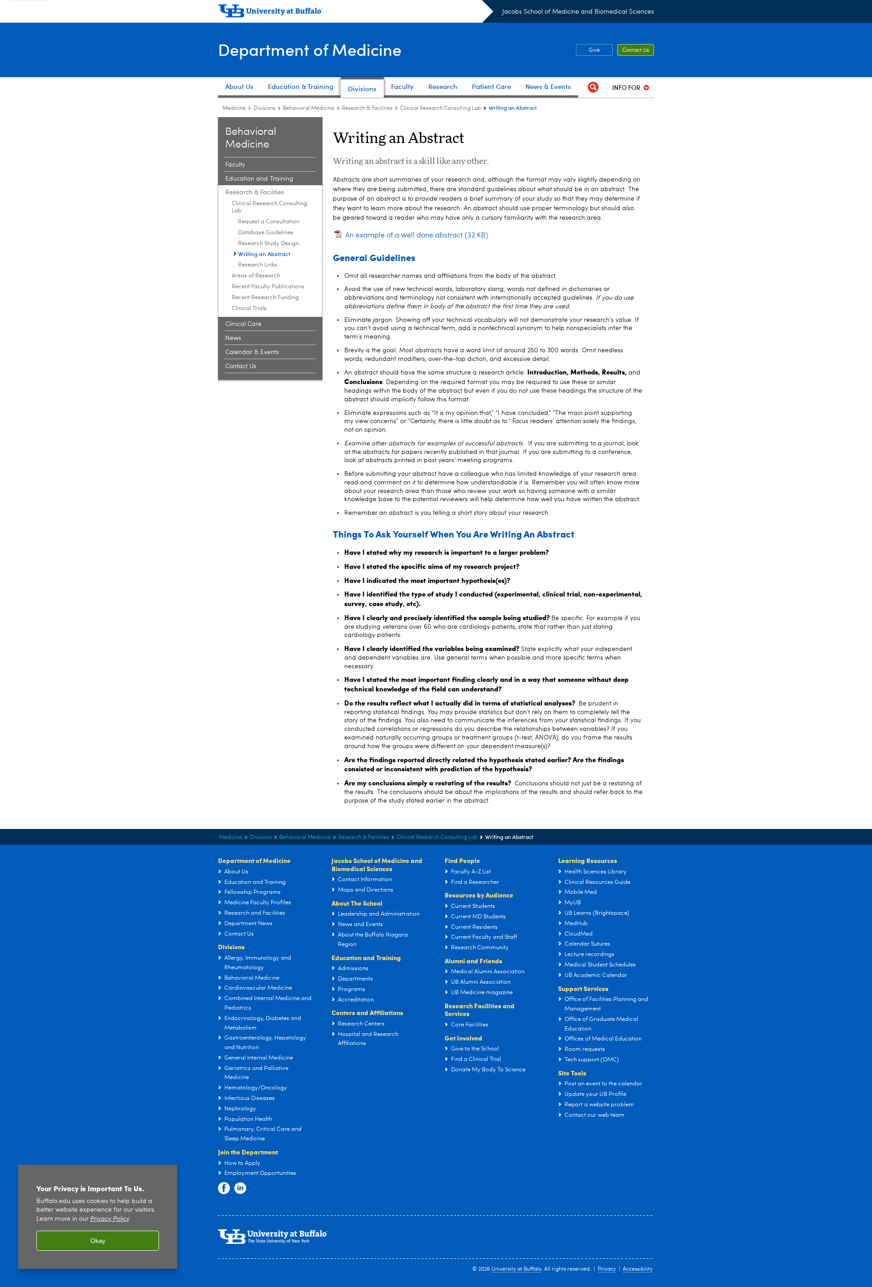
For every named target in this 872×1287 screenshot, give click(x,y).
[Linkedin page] (240, 1188)
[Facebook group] (224, 1188)
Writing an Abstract (264, 253)
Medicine (234, 108)
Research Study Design (268, 244)
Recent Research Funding (265, 298)
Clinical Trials (249, 308)
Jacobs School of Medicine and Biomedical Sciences (578, 12)
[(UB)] (355, 12)
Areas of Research (256, 276)
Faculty (235, 165)
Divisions (264, 108)
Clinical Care (243, 324)
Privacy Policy (109, 1219)
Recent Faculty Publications (268, 287)
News (233, 338)
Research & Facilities (367, 108)
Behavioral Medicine (308, 108)
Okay (97, 1240)
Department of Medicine (309, 49)
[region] (97, 1217)
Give (594, 50)
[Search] (593, 87)
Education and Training (259, 179)
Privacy (607, 1269)
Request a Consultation (268, 222)
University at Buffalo (516, 1269)
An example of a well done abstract (416, 235)
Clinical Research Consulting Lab (440, 108)
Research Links (257, 265)
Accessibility (638, 1269)
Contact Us (635, 50)
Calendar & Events (252, 352)
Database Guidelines (265, 233)
